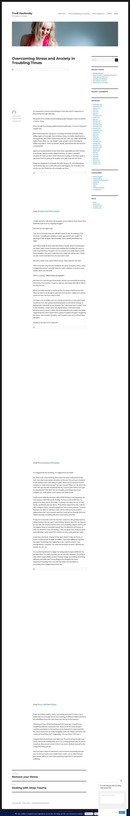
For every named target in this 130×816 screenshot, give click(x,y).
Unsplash (56, 211)
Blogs (116, 14)
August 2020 (96, 132)
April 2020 (96, 138)
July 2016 (95, 158)
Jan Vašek (43, 704)
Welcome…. (62, 14)
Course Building (97, 178)
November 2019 (97, 147)
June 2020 (96, 134)
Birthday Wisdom (98, 73)
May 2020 (95, 136)
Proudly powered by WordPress (40, 803)
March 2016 (96, 160)
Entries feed (96, 204)
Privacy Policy (26, 803)
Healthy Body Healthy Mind (100, 180)
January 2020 (96, 143)
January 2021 (96, 123)
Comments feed (97, 206)
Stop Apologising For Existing (79, 14)
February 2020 (97, 141)
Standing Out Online (98, 187)
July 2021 (95, 119)
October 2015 (96, 164)
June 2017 (95, 154)
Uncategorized (16, 121)
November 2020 (97, 126)
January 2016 (96, 162)
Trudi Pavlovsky (22, 13)
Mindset (95, 184)
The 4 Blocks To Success (100, 81)
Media (109, 14)
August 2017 (96, 151)
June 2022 (96, 112)
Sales (94, 186)
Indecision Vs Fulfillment (100, 79)
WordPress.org (97, 208)
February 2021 (97, 121)
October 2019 (96, 149)
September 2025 (97, 104)
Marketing (96, 182)
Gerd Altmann (45, 463)
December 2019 (97, 145)
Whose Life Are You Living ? (100, 82)
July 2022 (95, 110)
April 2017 (96, 156)
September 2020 (97, 130)
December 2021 (97, 115)
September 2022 (97, 106)
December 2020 (97, 125)
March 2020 (96, 139)
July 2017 (95, 152)
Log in (94, 202)
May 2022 (95, 113)
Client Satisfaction (98, 14)
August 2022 (96, 108)
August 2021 (96, 117)
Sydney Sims (44, 211)
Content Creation (97, 176)
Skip (116, 812)
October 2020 (96, 128)
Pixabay (57, 463)
